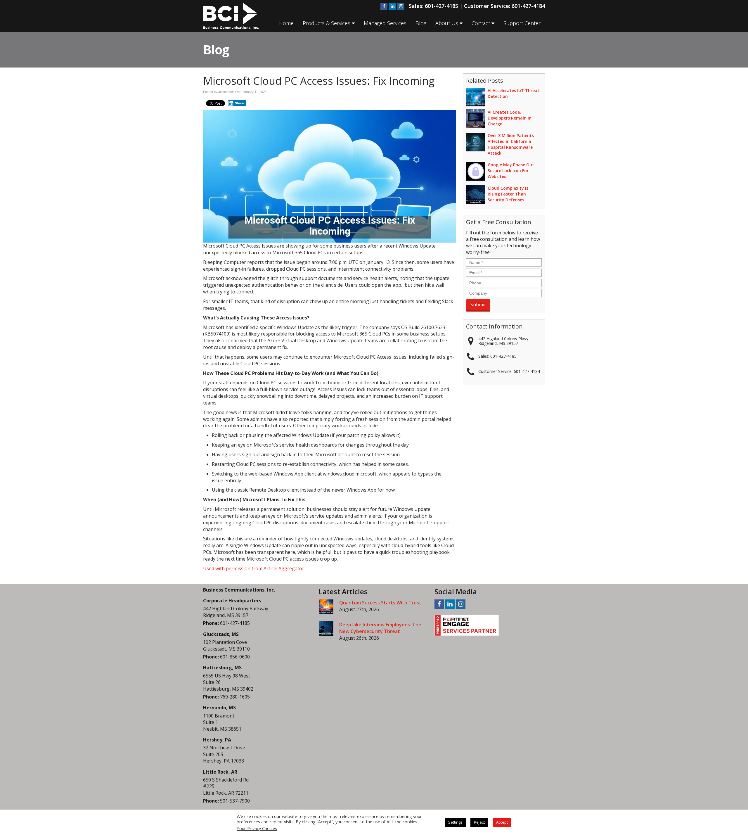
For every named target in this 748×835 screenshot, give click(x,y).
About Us (447, 23)
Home (286, 23)
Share (239, 103)
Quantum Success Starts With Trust (380, 602)
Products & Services (327, 23)
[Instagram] (400, 6)
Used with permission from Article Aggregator (253, 568)
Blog (420, 23)
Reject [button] (479, 822)
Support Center (522, 23)
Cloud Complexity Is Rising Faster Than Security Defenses (508, 194)
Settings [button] (455, 822)
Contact (481, 23)
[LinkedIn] (392, 6)
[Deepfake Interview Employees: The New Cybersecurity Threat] (326, 628)
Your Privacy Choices (257, 828)
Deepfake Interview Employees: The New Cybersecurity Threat (380, 628)
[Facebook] (383, 6)
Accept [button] (502, 822)
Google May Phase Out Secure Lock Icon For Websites (511, 170)
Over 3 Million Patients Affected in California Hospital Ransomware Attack (511, 144)
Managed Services (385, 23)
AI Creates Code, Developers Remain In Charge (509, 118)
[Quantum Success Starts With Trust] (326, 606)
